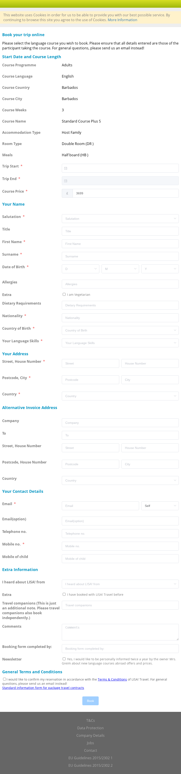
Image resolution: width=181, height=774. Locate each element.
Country (9, 394)
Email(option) (14, 519)
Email (7, 503)
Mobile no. (12, 544)
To (4, 433)
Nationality (12, 315)
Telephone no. (15, 531)
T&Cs (90, 720)
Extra (7, 294)
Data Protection (90, 728)
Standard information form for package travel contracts (43, 688)
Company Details (90, 735)
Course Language (17, 76)
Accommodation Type (21, 132)
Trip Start (11, 166)
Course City (12, 98)
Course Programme (19, 65)
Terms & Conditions (112, 679)
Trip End (9, 178)
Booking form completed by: (27, 646)
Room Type (12, 143)
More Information (122, 19)
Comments (12, 626)
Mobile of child (15, 556)
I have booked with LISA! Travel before (94, 594)
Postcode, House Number (24, 462)
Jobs (90, 743)
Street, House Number (22, 361)
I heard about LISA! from (24, 582)
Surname (10, 254)
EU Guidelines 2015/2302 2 (90, 765)
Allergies (10, 282)
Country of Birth (17, 328)
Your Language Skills (21, 341)
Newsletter (12, 659)
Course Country (16, 87)
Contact (90, 750)
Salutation (12, 216)
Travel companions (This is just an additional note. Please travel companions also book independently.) (31, 610)
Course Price (13, 191)
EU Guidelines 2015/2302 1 (90, 757)
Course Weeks (14, 110)
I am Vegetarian (78, 294)
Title (6, 229)
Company (11, 420)
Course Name (14, 121)
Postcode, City (15, 377)
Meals (7, 155)
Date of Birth (14, 266)
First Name (12, 241)
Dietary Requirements (22, 303)
